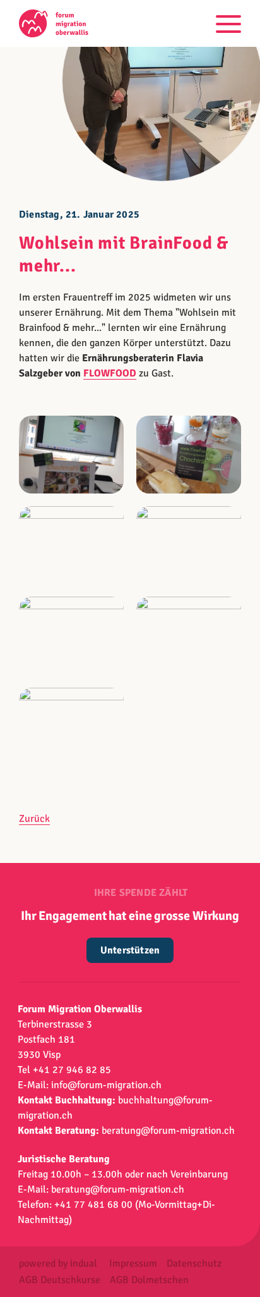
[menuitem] (58, 1263)
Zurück (34, 818)
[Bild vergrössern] (71, 454)
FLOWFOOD (109, 373)
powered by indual (58, 1263)
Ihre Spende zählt (140, 892)
